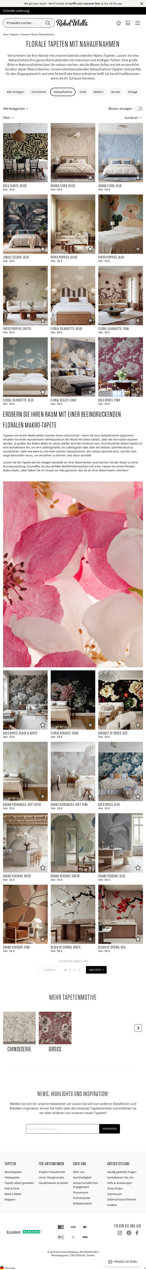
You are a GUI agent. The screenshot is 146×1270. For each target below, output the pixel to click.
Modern (99, 92)
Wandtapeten (13, 1172)
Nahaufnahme (63, 92)
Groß (83, 92)
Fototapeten (12, 1177)
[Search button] (47, 22)
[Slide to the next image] (138, 1028)
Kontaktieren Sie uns (120, 1177)
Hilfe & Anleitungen (119, 1183)
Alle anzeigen (15, 92)
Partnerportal (81, 1198)
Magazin (10, 1199)
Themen (25, 34)
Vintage (132, 92)
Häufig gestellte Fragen (121, 1172)
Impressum (114, 1194)
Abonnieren (109, 1128)
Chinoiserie (39, 92)
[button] (118, 22)
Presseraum (80, 1192)
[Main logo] (73, 22)
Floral (34, 34)
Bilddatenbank (82, 1203)
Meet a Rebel (13, 1194)
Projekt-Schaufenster (52, 1172)
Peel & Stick (12, 1188)
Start (5, 34)
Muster (115, 92)
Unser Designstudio (51, 1177)
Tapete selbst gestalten (19, 1183)
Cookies (112, 1205)
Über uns (79, 1172)
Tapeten (14, 34)
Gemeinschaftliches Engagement (85, 1185)
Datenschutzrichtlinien (121, 1199)
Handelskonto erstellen (53, 1183)
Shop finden (115, 1188)
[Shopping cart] (127, 22)
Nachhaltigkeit (82, 1177)
